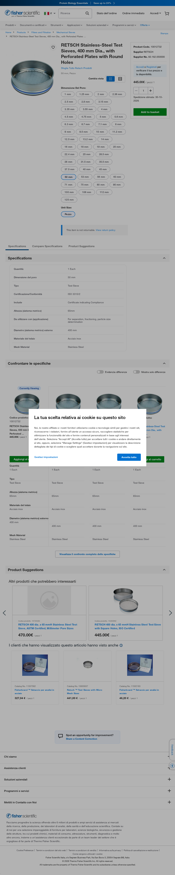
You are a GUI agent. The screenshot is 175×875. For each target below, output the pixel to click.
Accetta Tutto (129, 457)
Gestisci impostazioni (46, 457)
